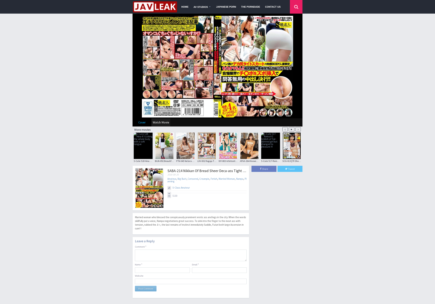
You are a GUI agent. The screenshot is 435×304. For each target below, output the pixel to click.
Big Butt (182, 178)
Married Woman (227, 178)
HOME (184, 6)
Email (195, 264)
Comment (140, 246)
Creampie (204, 178)
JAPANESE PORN (226, 6)
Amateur (171, 178)
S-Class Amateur (181, 187)
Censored (193, 178)
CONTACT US (273, 6)
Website (139, 275)
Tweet (291, 169)
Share (265, 169)
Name (138, 264)
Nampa (239, 178)
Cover (142, 122)
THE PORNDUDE (250, 6)
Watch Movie (161, 122)
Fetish (214, 178)
